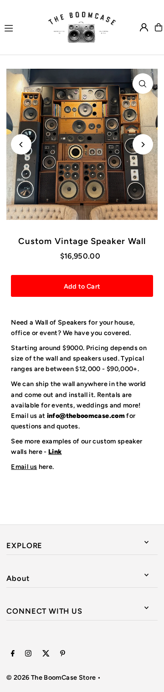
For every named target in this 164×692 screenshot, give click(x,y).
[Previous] (21, 144)
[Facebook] (13, 653)
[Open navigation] (21, 27)
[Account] (144, 27)
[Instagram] (28, 653)
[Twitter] (46, 653)
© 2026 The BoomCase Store (51, 677)
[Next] (143, 144)
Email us (24, 467)
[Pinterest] (62, 653)
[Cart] (158, 27)
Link (55, 452)
